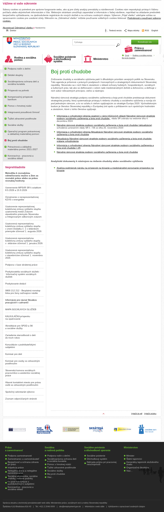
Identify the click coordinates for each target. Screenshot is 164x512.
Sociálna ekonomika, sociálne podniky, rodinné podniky (23, 477)
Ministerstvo (100, 59)
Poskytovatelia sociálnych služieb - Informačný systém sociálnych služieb (22, 274)
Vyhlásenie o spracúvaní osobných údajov (126, 506)
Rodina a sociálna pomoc (25, 58)
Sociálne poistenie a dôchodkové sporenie (97, 449)
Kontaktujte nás (145, 42)
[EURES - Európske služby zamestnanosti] (122, 431)
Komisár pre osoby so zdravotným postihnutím (22, 362)
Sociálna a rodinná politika (54, 449)
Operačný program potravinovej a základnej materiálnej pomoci (24, 132)
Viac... (50, 477)
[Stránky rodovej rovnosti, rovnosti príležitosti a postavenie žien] (71, 431)
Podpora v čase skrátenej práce (21, 264)
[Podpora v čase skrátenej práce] (96, 434)
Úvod (127, 55)
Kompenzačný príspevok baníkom (20, 98)
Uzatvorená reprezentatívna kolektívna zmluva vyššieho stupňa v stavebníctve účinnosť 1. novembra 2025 (24, 254)
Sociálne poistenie (96, 455)
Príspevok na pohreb (18, 90)
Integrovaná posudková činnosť (24, 112)
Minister (130, 455)
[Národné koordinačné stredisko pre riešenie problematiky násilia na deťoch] (147, 437)
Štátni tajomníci (134, 459)
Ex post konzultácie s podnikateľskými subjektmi (21, 482)
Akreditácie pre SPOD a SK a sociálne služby (19, 327)
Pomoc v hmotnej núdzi (19, 106)
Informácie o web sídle (94, 506)
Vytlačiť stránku (150, 414)
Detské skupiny (15, 75)
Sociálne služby (15, 125)
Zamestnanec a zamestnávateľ (23, 459)
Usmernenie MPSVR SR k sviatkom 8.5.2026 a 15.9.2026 (23, 188)
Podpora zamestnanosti (20, 455)
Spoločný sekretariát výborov (20, 392)
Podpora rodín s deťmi (19, 68)
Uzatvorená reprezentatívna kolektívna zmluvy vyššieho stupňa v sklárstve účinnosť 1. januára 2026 (24, 241)
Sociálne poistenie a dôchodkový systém (64, 59)
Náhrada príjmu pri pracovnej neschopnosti (101, 463)
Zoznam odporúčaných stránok (21, 398)
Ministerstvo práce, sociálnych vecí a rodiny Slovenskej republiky (34, 43)
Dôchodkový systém (97, 459)
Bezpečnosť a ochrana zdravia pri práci (23, 463)
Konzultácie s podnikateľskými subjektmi (20, 345)
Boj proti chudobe (128, 58)
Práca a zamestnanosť (143, 49)
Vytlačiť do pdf (136, 414)
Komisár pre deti (13, 354)
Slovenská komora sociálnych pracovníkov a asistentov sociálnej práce (22, 373)
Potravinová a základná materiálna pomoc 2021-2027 (23, 148)
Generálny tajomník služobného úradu (142, 463)
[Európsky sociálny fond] (17, 431)
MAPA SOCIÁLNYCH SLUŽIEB (20, 309)
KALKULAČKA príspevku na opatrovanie (17, 317)
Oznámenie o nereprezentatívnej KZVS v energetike (22, 198)
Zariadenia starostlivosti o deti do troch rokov (20, 336)
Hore (103, 413)
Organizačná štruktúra (137, 467)
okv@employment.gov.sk (70, 506)
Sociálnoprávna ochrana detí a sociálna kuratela (23, 82)
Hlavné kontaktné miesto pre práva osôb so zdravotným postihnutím (23, 383)
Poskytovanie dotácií (15, 283)
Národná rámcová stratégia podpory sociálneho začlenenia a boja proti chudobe (97, 152)
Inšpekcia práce (16, 467)
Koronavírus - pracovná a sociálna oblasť (20, 157)
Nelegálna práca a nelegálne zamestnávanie (22, 471)
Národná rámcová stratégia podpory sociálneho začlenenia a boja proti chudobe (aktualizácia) (104, 125)
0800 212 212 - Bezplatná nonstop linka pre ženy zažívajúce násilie (22, 291)
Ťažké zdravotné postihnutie (22, 118)
